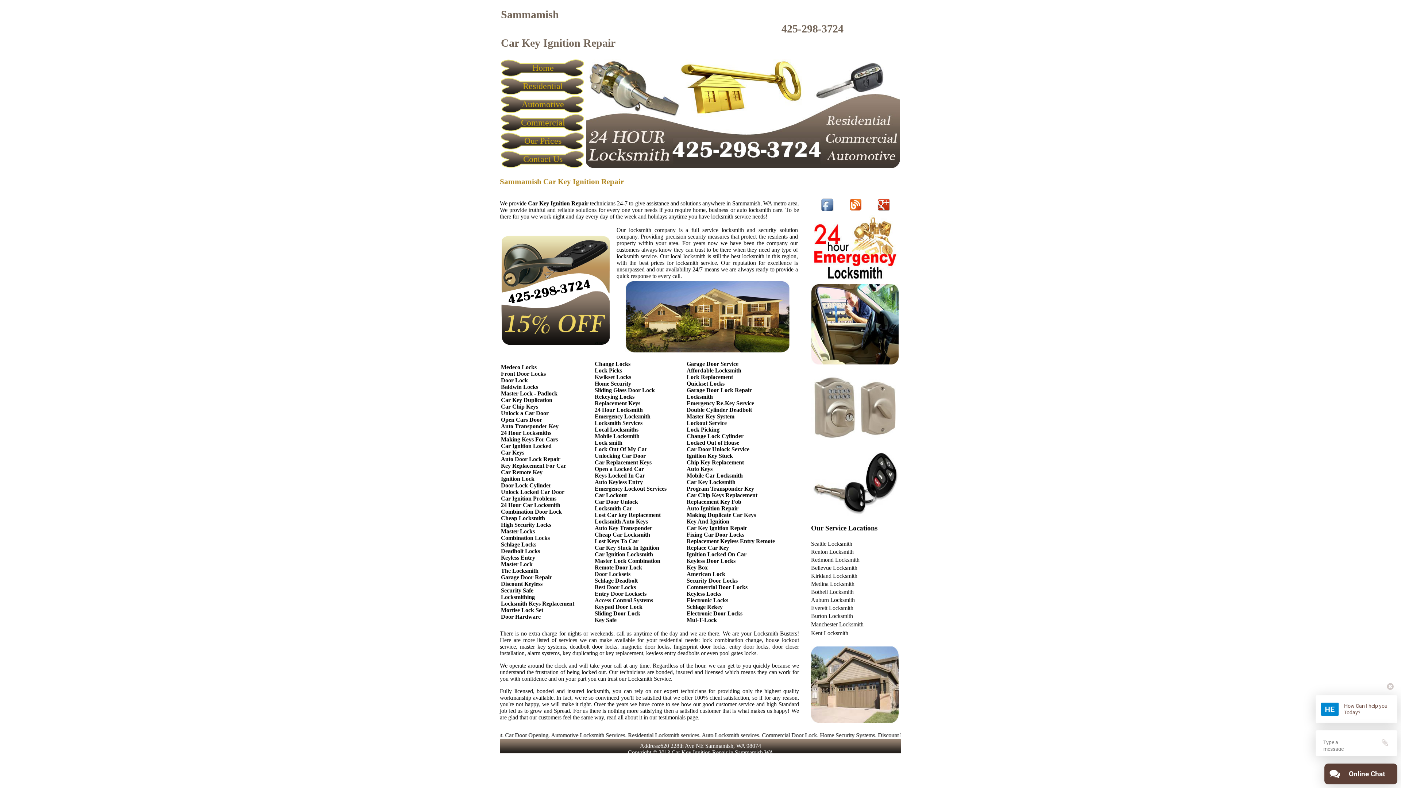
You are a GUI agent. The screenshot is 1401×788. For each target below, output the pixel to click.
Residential (543, 86)
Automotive (543, 104)
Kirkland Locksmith (834, 576)
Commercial (543, 122)
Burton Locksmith (832, 616)
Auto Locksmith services (695, 735)
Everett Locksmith (832, 608)
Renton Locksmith (832, 552)
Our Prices (542, 141)
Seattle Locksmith (831, 544)
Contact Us (543, 159)
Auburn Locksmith (833, 600)
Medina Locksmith (832, 584)
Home (543, 68)
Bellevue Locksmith (834, 568)
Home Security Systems (812, 735)
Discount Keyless (863, 735)
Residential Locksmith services (628, 735)
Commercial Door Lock (754, 735)
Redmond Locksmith (835, 560)
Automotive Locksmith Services (553, 735)
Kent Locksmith (829, 633)
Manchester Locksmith (837, 624)
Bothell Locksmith (832, 592)
